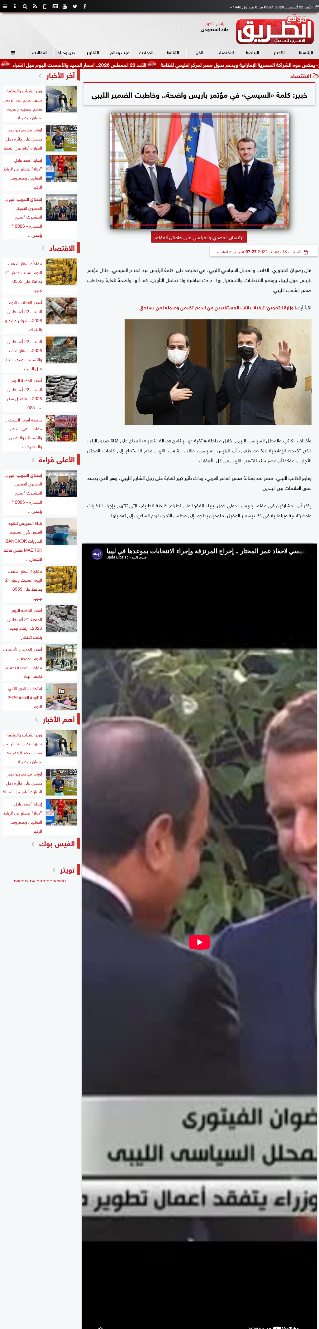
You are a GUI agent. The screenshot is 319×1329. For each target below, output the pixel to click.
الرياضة (252, 52)
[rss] (35, 6)
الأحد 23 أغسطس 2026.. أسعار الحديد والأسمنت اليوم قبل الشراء (120, 64)
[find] (25, 6)
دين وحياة (66, 52)
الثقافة (173, 52)
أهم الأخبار (59, 718)
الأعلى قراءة (57, 458)
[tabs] (5, 6)
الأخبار (279, 52)
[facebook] (85, 6)
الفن (199, 52)
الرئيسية (306, 52)
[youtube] (65, 6)
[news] (55, 6)
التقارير (93, 52)
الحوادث (146, 52)
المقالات (40, 52)
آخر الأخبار (60, 74)
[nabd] (45, 6)
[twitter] (75, 6)
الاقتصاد (226, 52)
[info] (15, 6)
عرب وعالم (119, 52)
